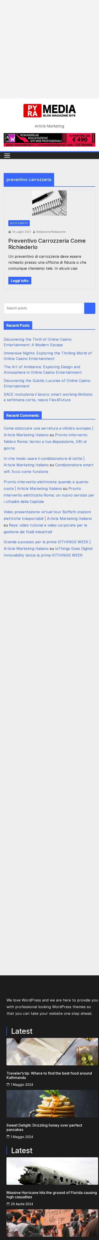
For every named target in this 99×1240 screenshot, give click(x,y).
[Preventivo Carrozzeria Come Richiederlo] (49, 203)
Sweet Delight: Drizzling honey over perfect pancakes (44, 1127)
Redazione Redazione (51, 231)
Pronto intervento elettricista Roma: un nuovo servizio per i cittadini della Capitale (49, 495)
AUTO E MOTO (19, 223)
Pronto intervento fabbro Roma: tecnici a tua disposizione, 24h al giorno (45, 441)
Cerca (89, 308)
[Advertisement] (49, 49)
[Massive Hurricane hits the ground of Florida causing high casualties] (52, 1171)
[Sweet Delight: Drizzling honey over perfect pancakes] (52, 1103)
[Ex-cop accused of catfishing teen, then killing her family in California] (52, 1223)
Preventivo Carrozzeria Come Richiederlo (47, 244)
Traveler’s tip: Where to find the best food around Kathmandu (49, 1075)
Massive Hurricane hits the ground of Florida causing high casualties (51, 1195)
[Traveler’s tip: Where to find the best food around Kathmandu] (52, 1051)
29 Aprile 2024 (22, 1204)
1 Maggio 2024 (22, 1084)
